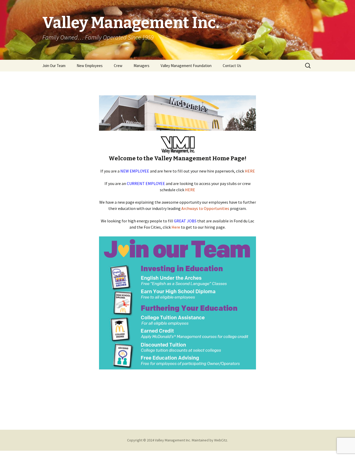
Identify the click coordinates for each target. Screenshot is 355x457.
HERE (250, 171)
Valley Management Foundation (186, 65)
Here (176, 227)
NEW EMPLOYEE (134, 171)
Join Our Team (53, 65)
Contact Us (232, 65)
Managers (141, 65)
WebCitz (220, 440)
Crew (118, 65)
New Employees (90, 65)
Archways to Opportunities (205, 208)
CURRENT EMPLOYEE (146, 183)
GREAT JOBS (185, 220)
